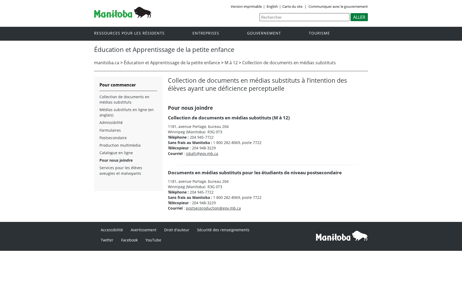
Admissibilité (111, 122)
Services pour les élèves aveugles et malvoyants (120, 170)
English (272, 6)
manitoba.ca (106, 63)
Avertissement (143, 229)
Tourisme (319, 33)
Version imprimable (246, 6)
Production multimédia (120, 145)
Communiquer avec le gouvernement (338, 6)
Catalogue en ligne (116, 152)
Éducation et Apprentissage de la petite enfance (172, 63)
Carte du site (292, 6)
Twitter (107, 240)
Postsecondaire (113, 137)
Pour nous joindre (116, 160)
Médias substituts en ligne (123, 109)
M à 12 (231, 63)
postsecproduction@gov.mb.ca (213, 208)
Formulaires (110, 130)
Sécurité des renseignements (223, 229)
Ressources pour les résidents (129, 33)
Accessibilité (112, 229)
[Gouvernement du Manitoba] (122, 16)
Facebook (129, 240)
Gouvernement (264, 33)
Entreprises (205, 33)
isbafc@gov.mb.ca (202, 153)
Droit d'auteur (176, 229)
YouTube (153, 240)
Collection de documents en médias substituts (289, 63)
